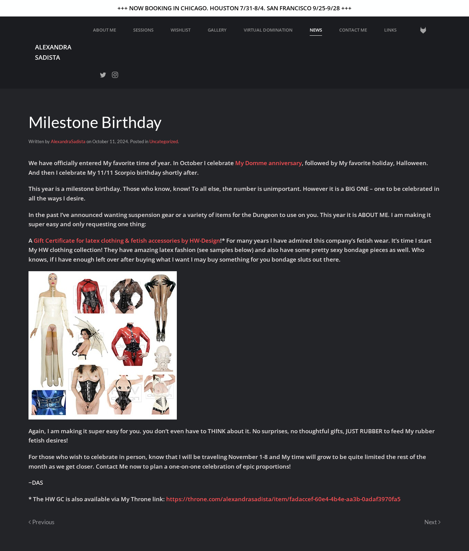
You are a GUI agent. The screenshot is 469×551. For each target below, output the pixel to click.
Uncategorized (163, 141)
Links (390, 30)
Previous (43, 522)
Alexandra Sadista (53, 52)
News (316, 30)
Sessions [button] (143, 30)
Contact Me (353, 30)
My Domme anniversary (268, 163)
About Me (104, 30)
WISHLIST (181, 30)
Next (430, 522)
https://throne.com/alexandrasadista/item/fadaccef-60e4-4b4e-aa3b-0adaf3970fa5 (283, 499)
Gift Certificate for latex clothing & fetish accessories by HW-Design (127, 240)
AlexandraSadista (68, 141)
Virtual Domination (268, 30)
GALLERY (217, 30)
